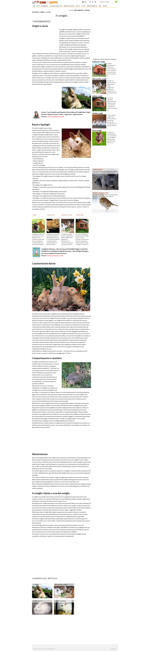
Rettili (78, 6)
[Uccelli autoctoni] (105, 202)
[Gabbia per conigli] (99, 70)
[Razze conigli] (99, 138)
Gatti (38, 6)
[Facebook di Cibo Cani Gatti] (90, 2)
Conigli (41, 12)
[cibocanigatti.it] (45, 2)
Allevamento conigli (60, 585)
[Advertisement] (50, 10)
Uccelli (83, 6)
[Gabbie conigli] (83, 226)
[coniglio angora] (42, 607)
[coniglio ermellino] (64, 607)
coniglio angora (37, 601)
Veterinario (44, 6)
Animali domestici (92, 6)
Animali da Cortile (69, 6)
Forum (85, 1)
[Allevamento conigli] (68, 226)
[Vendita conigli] (99, 121)
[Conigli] (39, 226)
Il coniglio (35, 585)
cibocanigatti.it (79, 10)
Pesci (100, 6)
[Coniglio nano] (54, 226)
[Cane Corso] (105, 179)
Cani (34, 6)
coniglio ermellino (60, 601)
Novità (105, 6)
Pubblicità (113, 648)
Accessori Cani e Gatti (56, 6)
